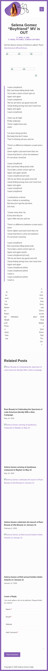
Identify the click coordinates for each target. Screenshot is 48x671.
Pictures (20, 39)
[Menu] (41, 9)
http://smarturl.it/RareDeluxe (15, 48)
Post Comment (12, 655)
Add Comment (12, 632)
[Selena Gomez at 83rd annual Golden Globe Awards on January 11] (24, 553)
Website (9, 624)
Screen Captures (32, 39)
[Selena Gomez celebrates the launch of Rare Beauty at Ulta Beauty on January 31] (24, 498)
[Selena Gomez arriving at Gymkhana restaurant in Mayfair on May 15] (24, 443)
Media (12, 39)
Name (9, 609)
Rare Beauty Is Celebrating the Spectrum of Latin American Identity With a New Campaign (23, 412)
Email (8, 617)
